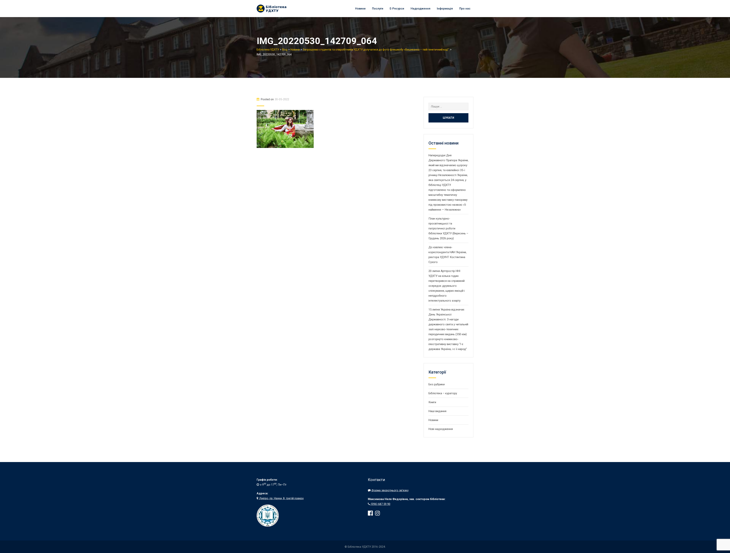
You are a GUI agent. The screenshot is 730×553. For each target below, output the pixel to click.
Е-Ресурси (397, 8)
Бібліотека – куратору (442, 393)
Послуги (377, 8)
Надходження (420, 8)
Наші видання (437, 411)
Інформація (445, 8)
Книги (432, 402)
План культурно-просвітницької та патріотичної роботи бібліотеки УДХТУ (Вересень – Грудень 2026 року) (448, 228)
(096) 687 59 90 (380, 504)
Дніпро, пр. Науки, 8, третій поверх (281, 498)
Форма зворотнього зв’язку (390, 490)
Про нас (465, 8)
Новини (360, 8)
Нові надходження (440, 429)
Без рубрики (436, 384)
